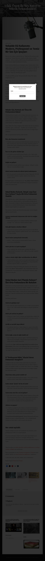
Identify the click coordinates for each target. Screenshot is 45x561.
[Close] (35, 84)
